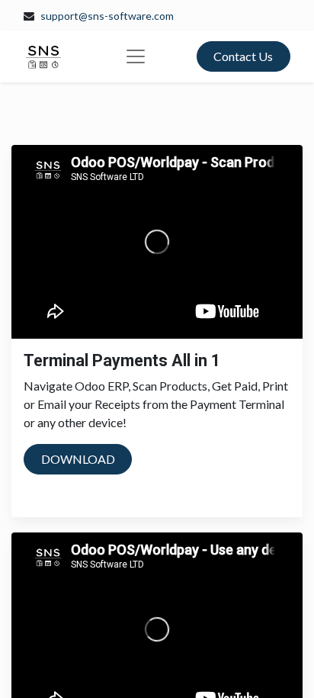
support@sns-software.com (107, 15)
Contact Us (243, 56)
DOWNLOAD (78, 459)
